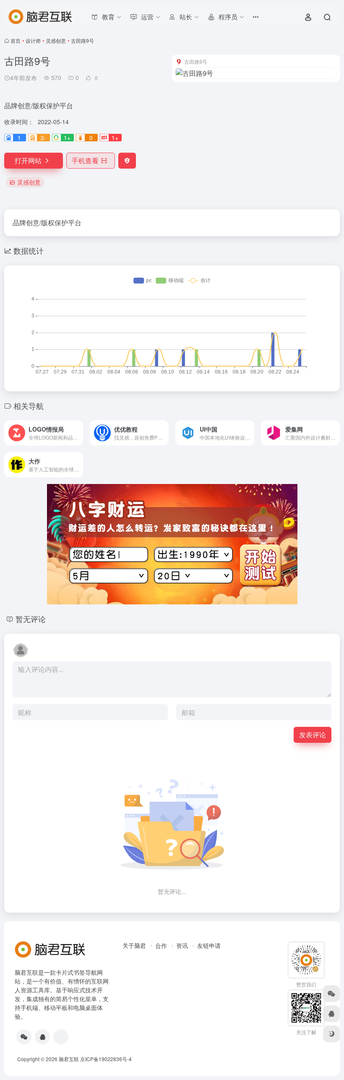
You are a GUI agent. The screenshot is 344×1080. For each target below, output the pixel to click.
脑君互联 (69, 1058)
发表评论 (312, 734)
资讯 (182, 945)
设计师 (33, 40)
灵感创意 (56, 40)
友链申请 (209, 945)
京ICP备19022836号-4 (106, 1058)
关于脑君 (134, 945)
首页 (15, 40)
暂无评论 (31, 618)
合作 (161, 945)
